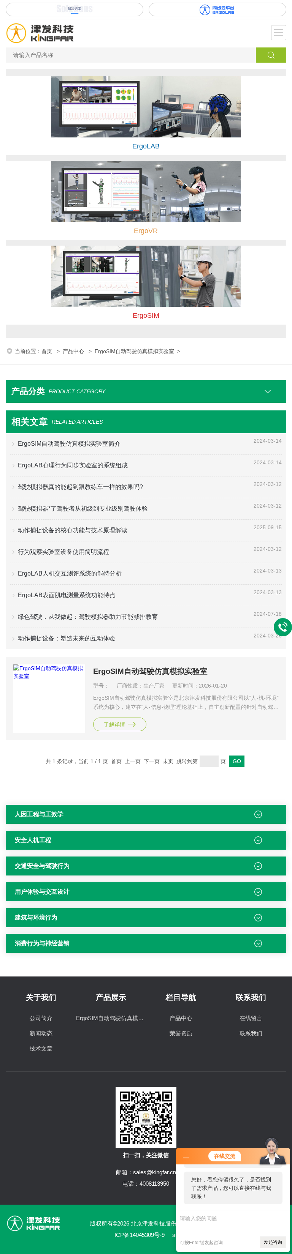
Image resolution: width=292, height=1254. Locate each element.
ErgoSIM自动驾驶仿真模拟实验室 (134, 351)
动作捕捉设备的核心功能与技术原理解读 (72, 530)
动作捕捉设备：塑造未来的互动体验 (66, 638)
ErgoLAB (146, 146)
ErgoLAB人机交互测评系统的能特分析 (70, 573)
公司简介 (41, 1018)
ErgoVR (146, 231)
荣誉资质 (181, 1033)
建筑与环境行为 (36, 917)
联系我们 (251, 1033)
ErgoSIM (146, 315)
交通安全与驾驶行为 (42, 866)
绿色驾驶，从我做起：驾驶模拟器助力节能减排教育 (88, 617)
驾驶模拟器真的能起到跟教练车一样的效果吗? (80, 487)
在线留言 (251, 1018)
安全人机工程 (33, 840)
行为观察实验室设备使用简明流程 (63, 552)
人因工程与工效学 (39, 814)
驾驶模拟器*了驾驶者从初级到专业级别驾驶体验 (83, 508)
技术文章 (41, 1048)
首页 (47, 351)
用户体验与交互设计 (42, 891)
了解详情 (114, 724)
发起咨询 (273, 1242)
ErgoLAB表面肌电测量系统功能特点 (67, 595)
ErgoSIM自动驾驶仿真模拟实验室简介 (69, 443)
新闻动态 (41, 1033)
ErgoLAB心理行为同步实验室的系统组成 (73, 465)
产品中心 (74, 351)
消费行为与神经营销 (42, 943)
